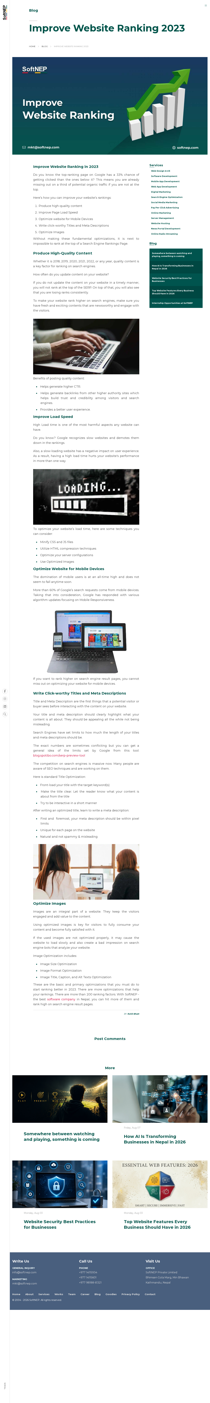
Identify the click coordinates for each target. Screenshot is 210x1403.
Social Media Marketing (164, 202)
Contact (150, 1294)
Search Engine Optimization (167, 197)
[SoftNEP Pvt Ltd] (6, 12)
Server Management (162, 218)
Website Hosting (160, 223)
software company (61, 999)
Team (72, 1294)
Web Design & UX (160, 171)
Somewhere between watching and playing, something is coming (172, 254)
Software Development (164, 176)
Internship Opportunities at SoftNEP (172, 303)
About (29, 1294)
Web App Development (164, 186)
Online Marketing (161, 213)
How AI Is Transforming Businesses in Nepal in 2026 (172, 267)
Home (32, 46)
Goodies (111, 1294)
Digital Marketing (161, 192)
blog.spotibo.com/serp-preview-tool (59, 755)
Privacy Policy (131, 1294)
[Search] (5, 714)
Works (58, 1294)
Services (44, 1294)
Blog (45, 46)
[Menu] (205, 5)
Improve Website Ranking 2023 (71, 46)
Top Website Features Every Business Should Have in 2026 (173, 292)
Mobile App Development (165, 181)
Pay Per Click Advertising (165, 207)
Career (85, 1294)
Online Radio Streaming (164, 234)
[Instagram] (5, 699)
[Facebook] (5, 691)
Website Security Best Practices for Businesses (172, 279)
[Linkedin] (5, 706)
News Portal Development (165, 228)
